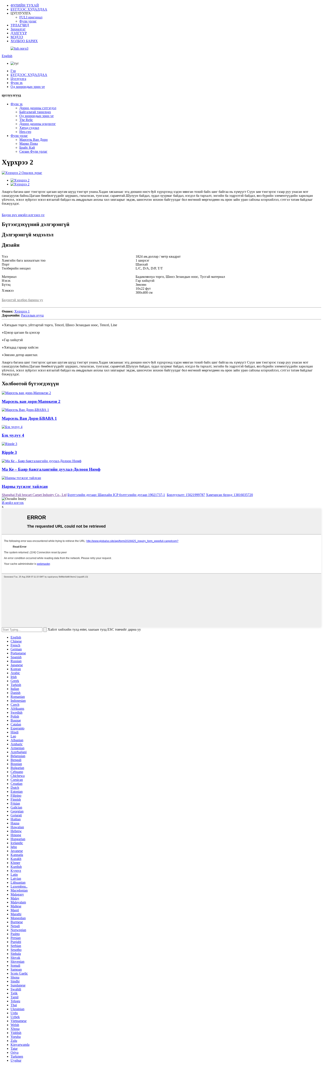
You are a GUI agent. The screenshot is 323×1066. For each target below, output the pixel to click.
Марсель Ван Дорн (33, 139)
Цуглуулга (18, 79)
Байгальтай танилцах (35, 112)
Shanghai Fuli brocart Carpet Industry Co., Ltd (34, 495)
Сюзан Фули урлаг (33, 151)
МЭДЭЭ (17, 37)
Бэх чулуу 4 (13, 435)
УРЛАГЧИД (20, 25)
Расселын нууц (32, 315)
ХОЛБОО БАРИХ (24, 41)
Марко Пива (28, 143)
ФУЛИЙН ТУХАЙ (25, 5)
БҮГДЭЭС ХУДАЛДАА (29, 9)
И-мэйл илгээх (13, 503)
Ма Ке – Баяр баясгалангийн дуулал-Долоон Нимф (51, 469)
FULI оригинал (30, 17)
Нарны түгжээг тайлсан (25, 486)
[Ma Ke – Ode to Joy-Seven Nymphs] (161, 461)
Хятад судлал (29, 128)
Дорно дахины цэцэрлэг (37, 124)
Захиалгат (18, 29)
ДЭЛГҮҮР (19, 33)
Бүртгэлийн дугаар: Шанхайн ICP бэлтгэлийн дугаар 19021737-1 (116, 495)
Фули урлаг (28, 21)
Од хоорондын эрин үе (28, 87)
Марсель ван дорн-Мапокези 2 (31, 401)
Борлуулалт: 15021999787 (186, 495)
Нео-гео (25, 132)
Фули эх (17, 83)
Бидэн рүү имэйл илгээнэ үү (23, 215)
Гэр (13, 71)
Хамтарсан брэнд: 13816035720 (229, 495)
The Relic (26, 120)
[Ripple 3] (161, 444)
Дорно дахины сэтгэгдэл (37, 108)
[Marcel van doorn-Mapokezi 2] (161, 393)
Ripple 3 (9, 452)
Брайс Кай (27, 147)
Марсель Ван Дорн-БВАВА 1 (29, 418)
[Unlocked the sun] (161, 478)
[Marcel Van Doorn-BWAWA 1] (161, 410)
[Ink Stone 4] (161, 427)
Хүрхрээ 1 (22, 311)
